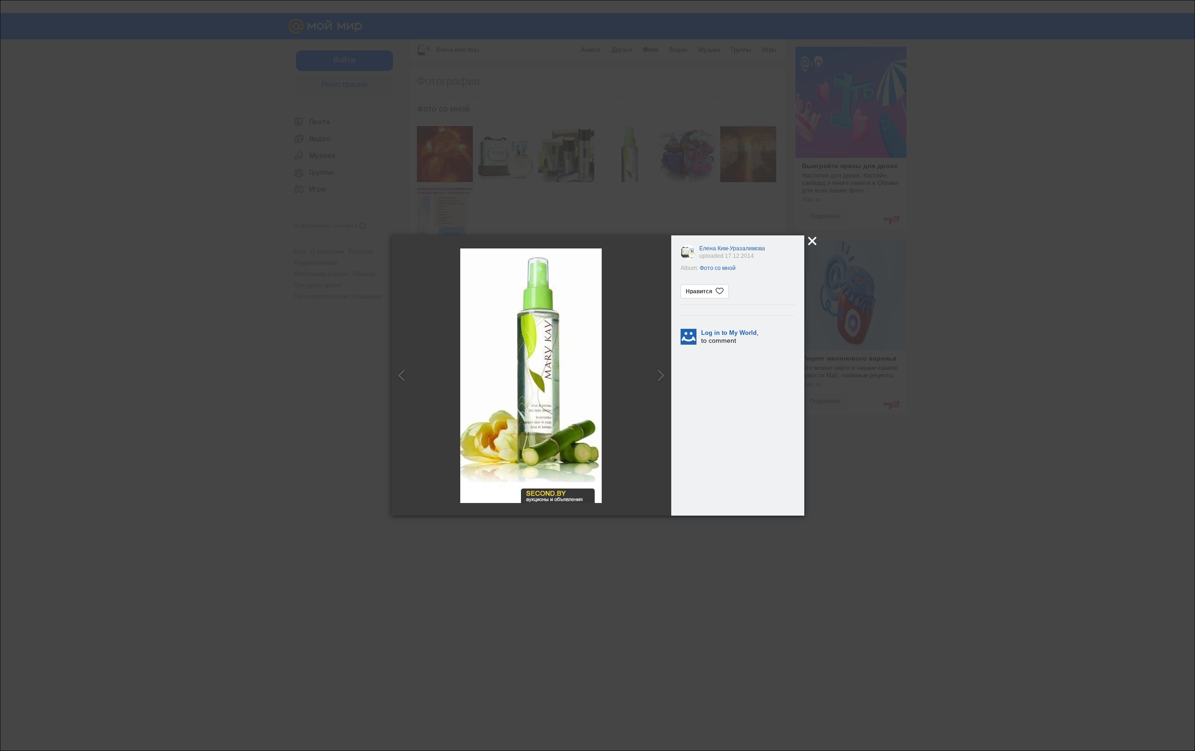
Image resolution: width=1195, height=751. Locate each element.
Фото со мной (718, 268)
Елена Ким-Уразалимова (732, 248)
